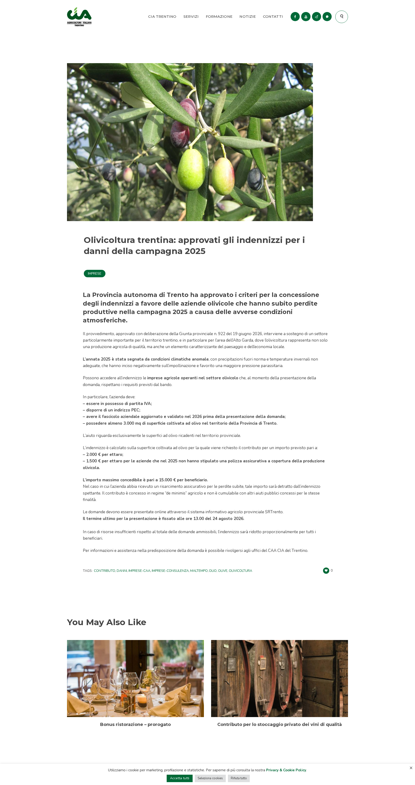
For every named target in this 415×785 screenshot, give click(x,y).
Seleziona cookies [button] (210, 778)
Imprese (94, 273)
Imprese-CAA (139, 570)
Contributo (104, 570)
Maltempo (199, 570)
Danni (122, 570)
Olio (213, 570)
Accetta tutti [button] (179, 778)
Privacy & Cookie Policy (286, 770)
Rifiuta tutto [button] (239, 778)
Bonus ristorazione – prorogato (135, 724)
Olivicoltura (240, 570)
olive (222, 570)
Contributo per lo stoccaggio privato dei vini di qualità (279, 724)
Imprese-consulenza (170, 570)
